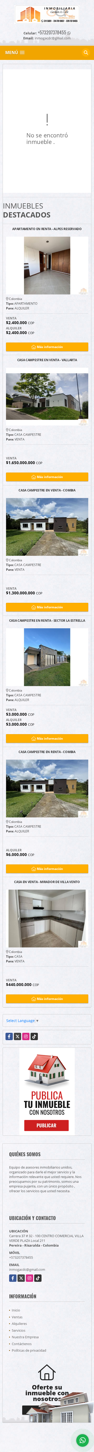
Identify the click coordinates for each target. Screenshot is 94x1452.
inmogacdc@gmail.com (27, 1269)
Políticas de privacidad (29, 1350)
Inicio (16, 1310)
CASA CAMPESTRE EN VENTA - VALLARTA (47, 360)
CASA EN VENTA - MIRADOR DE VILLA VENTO (47, 882)
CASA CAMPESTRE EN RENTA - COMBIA (47, 752)
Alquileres (19, 1323)
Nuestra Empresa (25, 1337)
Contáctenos (22, 1343)
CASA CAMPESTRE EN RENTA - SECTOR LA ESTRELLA (47, 621)
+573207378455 (52, 32)
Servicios (18, 1330)
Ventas (17, 1317)
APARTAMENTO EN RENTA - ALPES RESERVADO (47, 229)
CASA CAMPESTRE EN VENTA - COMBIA (47, 490)
